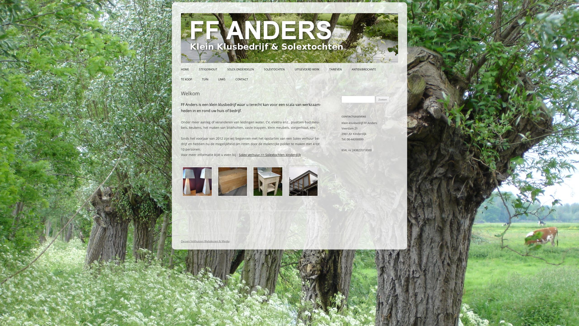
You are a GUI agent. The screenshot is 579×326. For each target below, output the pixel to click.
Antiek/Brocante (364, 69)
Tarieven (335, 69)
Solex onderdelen (240, 69)
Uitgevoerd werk (307, 69)
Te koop (186, 79)
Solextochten (274, 69)
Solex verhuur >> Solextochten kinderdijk (270, 155)
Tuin (205, 79)
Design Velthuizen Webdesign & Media (205, 241)
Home (185, 69)
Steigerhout (208, 69)
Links (221, 79)
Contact (241, 79)
